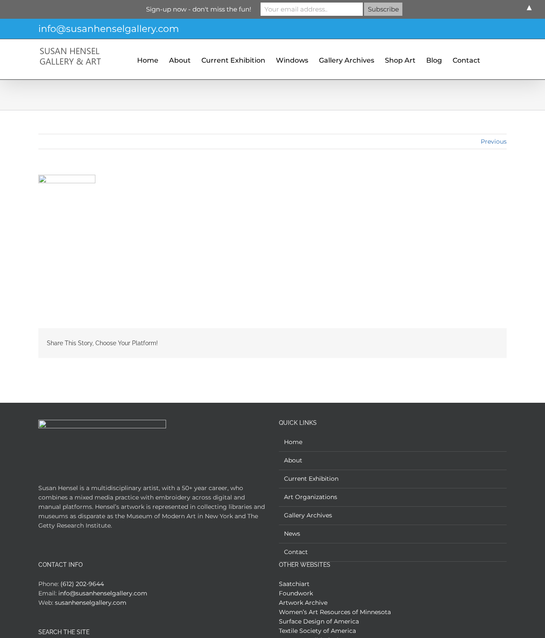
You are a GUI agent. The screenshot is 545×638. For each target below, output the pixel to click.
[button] (493, 59)
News (292, 533)
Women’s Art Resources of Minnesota (335, 612)
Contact (296, 552)
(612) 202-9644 (82, 584)
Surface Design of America (319, 621)
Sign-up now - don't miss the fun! (198, 9)
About (293, 460)
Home (293, 442)
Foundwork (296, 593)
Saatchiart (294, 584)
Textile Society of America (317, 631)
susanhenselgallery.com (90, 602)
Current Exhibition (311, 478)
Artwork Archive (303, 602)
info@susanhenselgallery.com (108, 29)
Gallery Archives (308, 515)
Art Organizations (310, 497)
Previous (494, 141)
